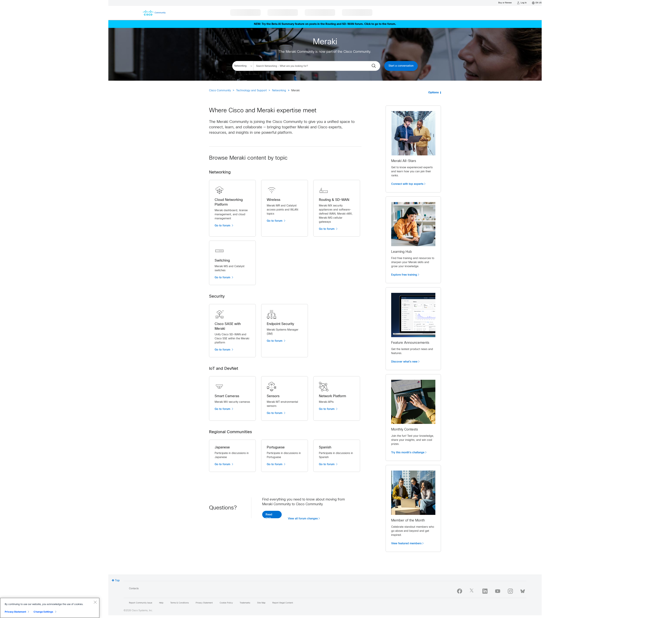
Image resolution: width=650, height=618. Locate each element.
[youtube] (497, 591)
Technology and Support (251, 90)
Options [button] (433, 92)
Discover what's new (404, 362)
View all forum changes (303, 518)
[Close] (95, 602)
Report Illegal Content (282, 603)
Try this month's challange (407, 452)
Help (161, 603)
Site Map (261, 603)
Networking (279, 90)
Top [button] (117, 580)
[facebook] (459, 591)
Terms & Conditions (179, 603)
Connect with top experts (407, 184)
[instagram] (510, 591)
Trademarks (245, 603)
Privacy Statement (15, 611)
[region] (50, 608)
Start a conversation (401, 66)
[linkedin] (485, 591)
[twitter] (472, 591)
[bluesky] (522, 590)
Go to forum (223, 225)
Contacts (134, 589)
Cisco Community (220, 90)
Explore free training (404, 275)
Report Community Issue (140, 603)
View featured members (406, 543)
